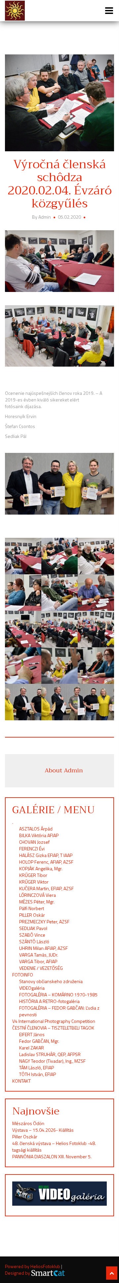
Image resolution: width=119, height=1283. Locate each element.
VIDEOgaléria (32, 987)
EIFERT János (32, 1034)
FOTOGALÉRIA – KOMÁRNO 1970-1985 (58, 994)
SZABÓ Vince (32, 934)
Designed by (18, 1273)
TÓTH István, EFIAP (37, 1074)
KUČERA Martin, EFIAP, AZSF (47, 888)
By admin (42, 216)
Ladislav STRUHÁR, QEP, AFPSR (50, 1054)
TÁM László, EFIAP (36, 1067)
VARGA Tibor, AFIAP (38, 961)
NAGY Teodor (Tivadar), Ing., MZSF (52, 1060)
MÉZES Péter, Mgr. (37, 901)
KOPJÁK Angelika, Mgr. (40, 868)
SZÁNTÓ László (34, 941)
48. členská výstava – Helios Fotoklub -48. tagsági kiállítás (54, 1146)
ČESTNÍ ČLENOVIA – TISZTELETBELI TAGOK (53, 1027)
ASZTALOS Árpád (36, 828)
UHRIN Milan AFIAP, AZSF (44, 948)
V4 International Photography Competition (53, 1021)
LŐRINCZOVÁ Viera (37, 894)
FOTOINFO (22, 974)
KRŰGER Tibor (33, 875)
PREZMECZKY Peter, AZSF (44, 921)
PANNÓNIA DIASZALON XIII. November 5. (52, 1156)
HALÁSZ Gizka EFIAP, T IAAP (45, 855)
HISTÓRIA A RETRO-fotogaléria (49, 1001)
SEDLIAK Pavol (33, 928)
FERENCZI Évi (32, 848)
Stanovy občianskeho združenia (51, 981)
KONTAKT (21, 1080)
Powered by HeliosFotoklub (33, 1266)
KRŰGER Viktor (34, 881)
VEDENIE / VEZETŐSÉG (41, 967)
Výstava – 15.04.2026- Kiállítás (43, 1129)
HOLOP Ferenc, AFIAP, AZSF (46, 861)
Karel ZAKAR (31, 1047)
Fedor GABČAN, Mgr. (39, 1040)
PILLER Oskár (32, 914)
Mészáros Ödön (28, 1123)
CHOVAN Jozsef (34, 841)
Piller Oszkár (24, 1136)
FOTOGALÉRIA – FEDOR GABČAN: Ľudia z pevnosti (59, 1011)
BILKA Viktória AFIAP (39, 835)
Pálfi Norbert (32, 908)
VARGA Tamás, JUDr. (38, 954)
